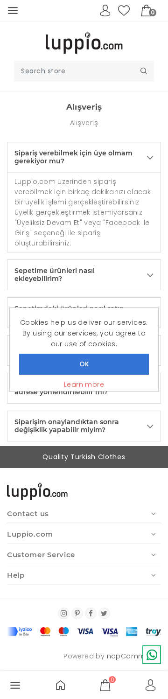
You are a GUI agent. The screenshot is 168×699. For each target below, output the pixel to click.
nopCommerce (134, 656)
